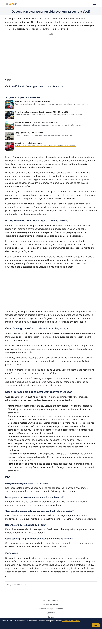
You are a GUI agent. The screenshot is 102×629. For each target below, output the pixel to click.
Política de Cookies (51, 604)
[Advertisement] (51, 55)
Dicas (24, 585)
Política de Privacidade (51, 600)
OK (95, 625)
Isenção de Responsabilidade (51, 609)
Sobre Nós (51, 613)
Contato (51, 617)
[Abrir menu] (94, 3)
